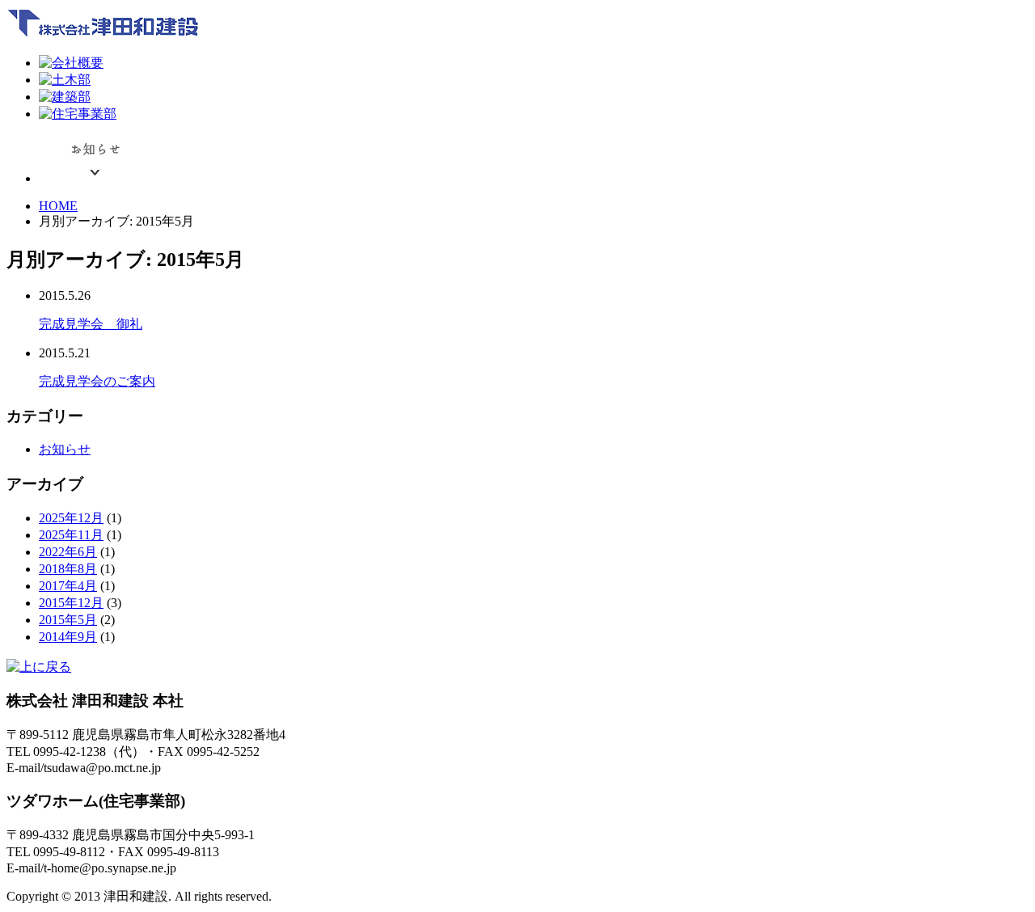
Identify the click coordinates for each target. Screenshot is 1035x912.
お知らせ (65, 449)
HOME (58, 206)
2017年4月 (68, 586)
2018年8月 (68, 569)
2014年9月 (68, 637)
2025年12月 (71, 518)
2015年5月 (68, 620)
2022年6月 (68, 552)
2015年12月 (71, 603)
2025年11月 (71, 535)
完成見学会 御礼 (90, 324)
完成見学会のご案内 (97, 381)
